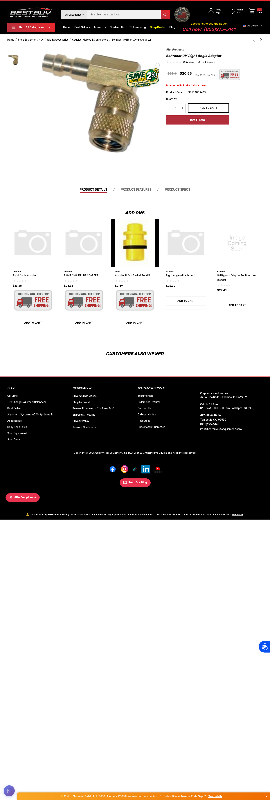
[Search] (165, 14)
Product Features (136, 189)
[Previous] (254, 40)
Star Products (175, 49)
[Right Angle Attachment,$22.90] (186, 243)
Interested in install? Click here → (187, 85)
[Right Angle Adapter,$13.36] (33, 243)
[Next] (260, 40)
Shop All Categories (31, 27)
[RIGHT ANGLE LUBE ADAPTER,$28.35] (84, 243)
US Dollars (252, 25)
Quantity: (171, 98)
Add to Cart (208, 107)
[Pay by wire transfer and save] (142, 78)
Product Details (93, 189)
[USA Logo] (182, 14)
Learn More (237, 514)
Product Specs (177, 189)
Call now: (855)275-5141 (209, 29)
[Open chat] (9, 790)
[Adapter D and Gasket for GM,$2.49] (135, 243)
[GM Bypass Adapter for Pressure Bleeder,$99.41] (237, 243)
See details (215, 796)
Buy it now (197, 119)
